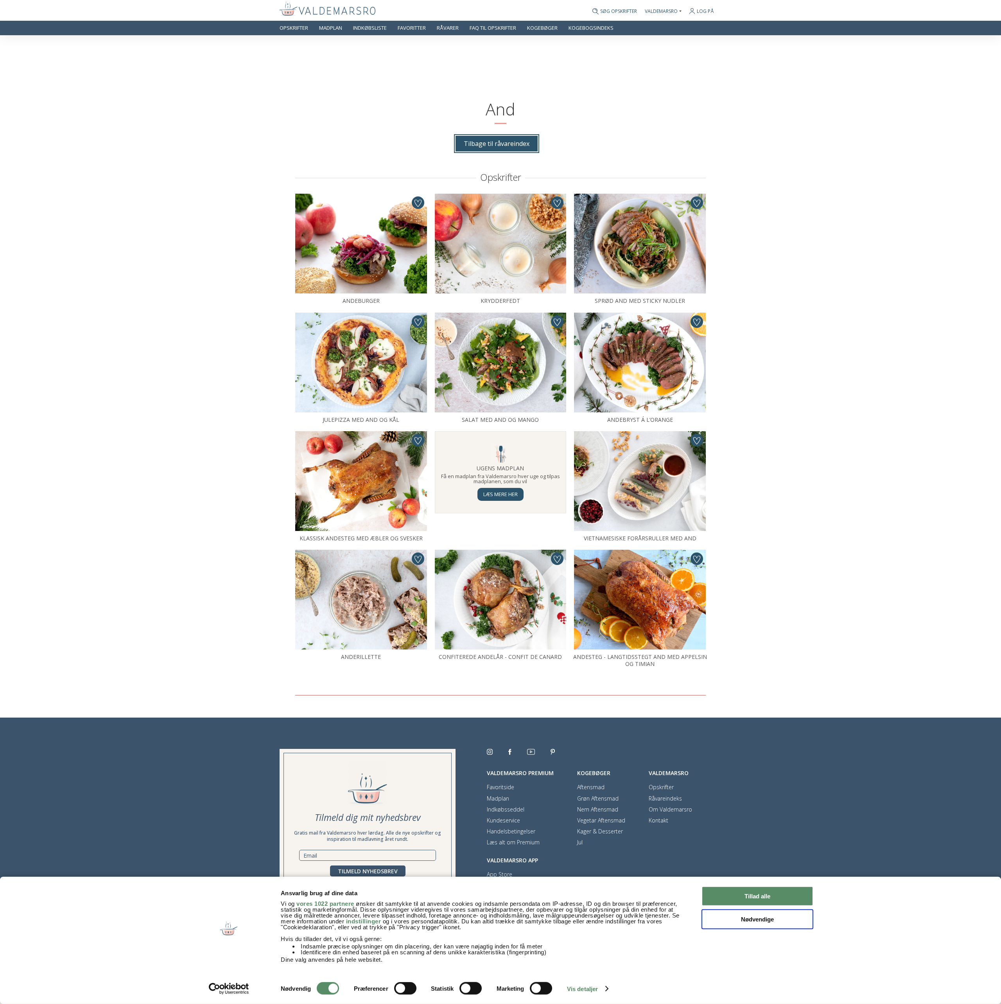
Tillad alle (757, 896)
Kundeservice (503, 820)
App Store (499, 874)
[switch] (405, 988)
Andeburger (361, 300)
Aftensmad (591, 787)
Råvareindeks (665, 798)
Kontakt (658, 820)
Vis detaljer (582, 989)
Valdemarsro (661, 11)
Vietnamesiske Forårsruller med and (640, 538)
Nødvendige (757, 919)
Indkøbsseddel (505, 809)
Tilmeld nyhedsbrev (368, 871)
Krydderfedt (500, 300)
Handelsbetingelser (511, 831)
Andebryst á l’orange (640, 419)
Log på (705, 11)
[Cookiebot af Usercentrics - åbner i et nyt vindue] (229, 989)
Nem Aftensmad (597, 809)
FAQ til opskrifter (493, 28)
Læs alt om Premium (513, 842)
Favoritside (500, 787)
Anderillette (361, 656)
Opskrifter (294, 28)
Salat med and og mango (500, 419)
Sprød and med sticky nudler (640, 300)
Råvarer (448, 28)
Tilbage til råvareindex (496, 143)
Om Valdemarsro (670, 809)
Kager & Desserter (600, 831)
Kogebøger (542, 28)
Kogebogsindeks (591, 28)
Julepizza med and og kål (361, 419)
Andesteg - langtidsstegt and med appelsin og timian (640, 660)
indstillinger (363, 921)
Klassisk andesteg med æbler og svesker (361, 538)
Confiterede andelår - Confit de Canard (500, 656)
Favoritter (412, 28)
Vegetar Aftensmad (601, 820)
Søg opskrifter (618, 11)
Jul (580, 842)
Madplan (330, 28)
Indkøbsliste (370, 28)
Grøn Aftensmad (598, 798)
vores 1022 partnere (325, 903)
